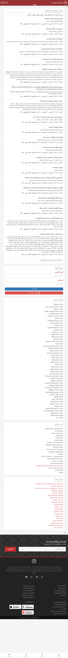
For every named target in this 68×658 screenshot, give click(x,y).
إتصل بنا (62, 595)
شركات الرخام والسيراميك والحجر (53, 311)
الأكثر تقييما (40, 15)
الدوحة (33, 24)
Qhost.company (43, 617)
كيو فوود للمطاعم (59, 604)
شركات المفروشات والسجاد (55, 316)
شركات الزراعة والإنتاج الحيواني (54, 408)
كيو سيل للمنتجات (27, 592)
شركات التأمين (59, 318)
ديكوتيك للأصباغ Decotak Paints (53, 147)
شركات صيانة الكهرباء (57, 334)
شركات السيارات (58, 330)
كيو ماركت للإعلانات (27, 595)
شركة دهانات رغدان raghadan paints (51, 234)
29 (46, 260)
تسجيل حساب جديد (33, 293)
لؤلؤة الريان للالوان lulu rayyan (53, 137)
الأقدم (34, 15)
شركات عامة (59, 417)
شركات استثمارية (58, 309)
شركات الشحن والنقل (57, 366)
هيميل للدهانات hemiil (56, 127)
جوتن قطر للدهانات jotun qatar (53, 59)
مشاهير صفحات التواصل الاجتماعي (53, 410)
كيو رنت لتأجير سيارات (58, 606)
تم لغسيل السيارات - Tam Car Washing (52, 456)
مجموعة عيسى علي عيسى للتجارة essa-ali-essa (48, 117)
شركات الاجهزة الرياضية (56, 373)
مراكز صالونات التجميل (56, 378)
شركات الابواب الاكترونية (56, 394)
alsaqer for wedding (57, 461)
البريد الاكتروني (59, 272)
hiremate (60, 454)
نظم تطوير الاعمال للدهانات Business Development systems (44, 178)
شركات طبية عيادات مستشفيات (54, 341)
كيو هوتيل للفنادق (60, 602)
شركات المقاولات (58, 304)
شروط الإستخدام (60, 590)
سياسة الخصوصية (59, 593)
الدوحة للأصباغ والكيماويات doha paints (50, 198)
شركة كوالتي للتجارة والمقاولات (54, 445)
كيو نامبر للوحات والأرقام (58, 611)
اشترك (10, 549)
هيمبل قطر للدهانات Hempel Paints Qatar (49, 218)
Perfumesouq (59, 438)
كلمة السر (60, 280)
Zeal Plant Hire (59, 431)
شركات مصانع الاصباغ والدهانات (54, 392)
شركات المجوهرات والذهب (55, 348)
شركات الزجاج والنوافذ (56, 369)
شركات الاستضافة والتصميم (55, 327)
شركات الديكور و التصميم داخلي (54, 306)
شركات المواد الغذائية (57, 357)
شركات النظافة (59, 406)
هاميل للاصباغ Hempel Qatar (54, 19)
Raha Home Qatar (58, 447)
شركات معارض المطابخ (56, 350)
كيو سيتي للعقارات (27, 586)
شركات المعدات (58, 364)
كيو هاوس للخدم (28, 590)
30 (43, 260)
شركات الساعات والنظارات (55, 390)
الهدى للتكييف (59, 435)
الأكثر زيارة (47, 15)
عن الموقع (62, 588)
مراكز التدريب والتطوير (56, 380)
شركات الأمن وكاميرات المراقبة (54, 376)
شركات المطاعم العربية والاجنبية (54, 387)
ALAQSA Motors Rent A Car (55, 458)
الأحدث (29, 15)
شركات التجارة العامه (57, 360)
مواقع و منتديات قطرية (57, 415)
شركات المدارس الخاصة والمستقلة (53, 346)
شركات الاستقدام (58, 339)
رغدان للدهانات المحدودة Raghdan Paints (49, 157)
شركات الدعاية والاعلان (56, 401)
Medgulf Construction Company (52, 69)
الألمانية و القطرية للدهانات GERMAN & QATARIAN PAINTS (43, 188)
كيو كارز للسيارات (28, 588)
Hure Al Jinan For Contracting (54, 449)
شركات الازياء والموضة (56, 413)
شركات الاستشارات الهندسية (55, 353)
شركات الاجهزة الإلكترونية (56, 313)
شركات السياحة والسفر (56, 371)
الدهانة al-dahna (57, 167)
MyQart (61, 472)
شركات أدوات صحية (57, 399)
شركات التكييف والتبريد (56, 323)
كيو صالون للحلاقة (27, 597)
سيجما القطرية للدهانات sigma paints (51, 208)
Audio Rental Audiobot (56, 463)
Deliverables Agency (57, 433)
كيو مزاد (62, 609)
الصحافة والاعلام (58, 397)
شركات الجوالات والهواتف (56, 385)
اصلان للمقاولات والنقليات (56, 451)
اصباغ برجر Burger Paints (54, 29)
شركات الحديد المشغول (56, 403)
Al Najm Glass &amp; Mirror (55, 442)
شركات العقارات (58, 325)
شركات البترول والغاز (57, 336)
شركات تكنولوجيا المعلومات (55, 320)
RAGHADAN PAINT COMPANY (52, 49)
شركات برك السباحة (57, 332)
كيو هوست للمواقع (59, 613)
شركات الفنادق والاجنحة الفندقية (54, 383)
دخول (33, 289)
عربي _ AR (25, 34)
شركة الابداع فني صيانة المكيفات (54, 428)
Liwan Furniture (58, 440)
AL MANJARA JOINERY (54, 39)
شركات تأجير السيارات (56, 355)
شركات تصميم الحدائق (56, 362)
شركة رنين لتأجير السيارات (55, 468)
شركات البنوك (59, 343)
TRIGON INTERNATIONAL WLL (51, 101)
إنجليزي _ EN (24, 24)
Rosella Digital (59, 470)
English (9, 656)
